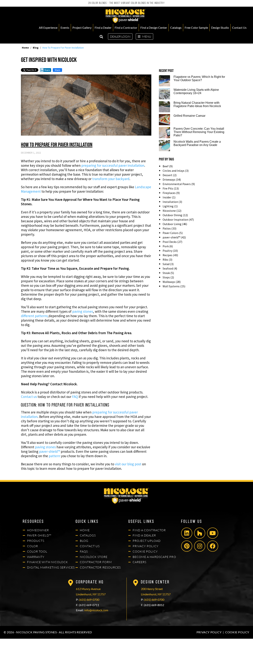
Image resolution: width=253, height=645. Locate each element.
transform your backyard (110, 179)
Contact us (29, 396)
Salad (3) (168, 264)
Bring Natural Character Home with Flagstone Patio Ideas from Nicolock (197, 104)
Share (47, 70)
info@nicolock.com (96, 610)
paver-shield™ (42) (174, 237)
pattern (54, 456)
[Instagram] (199, 546)
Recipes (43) (170, 255)
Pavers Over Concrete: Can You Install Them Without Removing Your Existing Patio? (199, 132)
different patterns (34, 316)
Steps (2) (168, 277)
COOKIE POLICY (237, 632)
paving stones (82, 311)
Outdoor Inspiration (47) (178, 219)
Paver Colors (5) (173, 233)
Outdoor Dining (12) (175, 215)
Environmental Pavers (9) (179, 184)
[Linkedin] (186, 533)
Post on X (31, 70)
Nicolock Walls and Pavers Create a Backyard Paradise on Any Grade (197, 143)
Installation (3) (172, 202)
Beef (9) (168, 166)
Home (25, 47)
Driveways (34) (172, 179)
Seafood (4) (170, 268)
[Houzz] (199, 533)
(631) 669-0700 (89, 599)
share (57, 70)
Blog (36, 47)
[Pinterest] (186, 546)
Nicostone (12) (172, 210)
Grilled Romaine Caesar (189, 115)
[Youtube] (212, 533)
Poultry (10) (170, 250)
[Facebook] (212, 546)
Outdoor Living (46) (175, 224)
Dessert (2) (170, 175)
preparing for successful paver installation (112, 165)
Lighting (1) (170, 206)
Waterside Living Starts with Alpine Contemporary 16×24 (196, 91)
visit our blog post (128, 464)
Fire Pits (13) (171, 188)
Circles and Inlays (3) (176, 170)
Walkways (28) (172, 282)
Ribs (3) (167, 259)
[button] (101, 37)
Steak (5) (168, 273)
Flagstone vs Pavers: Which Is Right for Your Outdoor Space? (199, 78)
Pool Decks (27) (172, 242)
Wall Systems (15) (174, 286)
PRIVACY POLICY (209, 632)
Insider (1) (169, 197)
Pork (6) (168, 246)
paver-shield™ (49, 451)
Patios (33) (169, 228)
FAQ (74, 396)
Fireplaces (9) (171, 193)
